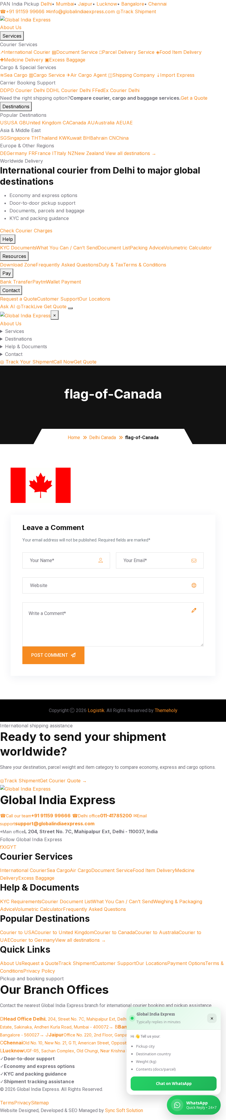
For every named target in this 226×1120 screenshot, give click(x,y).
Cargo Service (47, 75)
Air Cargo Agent (87, 75)
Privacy (22, 1103)
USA (9, 123)
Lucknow (107, 4)
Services (11, 36)
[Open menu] (70, 308)
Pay (6, 273)
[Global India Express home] (25, 19)
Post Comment (49, 655)
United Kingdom (40, 123)
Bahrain (95, 138)
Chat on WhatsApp (174, 1083)
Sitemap (40, 1103)
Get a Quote (194, 98)
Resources (14, 256)
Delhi (46, 4)
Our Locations (94, 299)
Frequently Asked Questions (67, 265)
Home (74, 437)
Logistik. (96, 710)
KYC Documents (18, 248)
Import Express (175, 75)
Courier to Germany (32, 940)
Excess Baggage (65, 60)
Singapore (15, 138)
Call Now (64, 362)
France (40, 153)
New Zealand (86, 153)
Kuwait (70, 138)
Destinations (15, 106)
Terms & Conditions (144, 265)
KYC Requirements (20, 901)
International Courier (25, 52)
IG (7, 847)
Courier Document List (66, 901)
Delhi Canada (102, 437)
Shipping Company (131, 75)
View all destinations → (130, 153)
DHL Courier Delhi (68, 90)
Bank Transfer (16, 282)
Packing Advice (147, 248)
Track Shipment (136, 11)
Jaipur (85, 4)
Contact (11, 290)
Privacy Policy (39, 971)
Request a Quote (18, 299)
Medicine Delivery (21, 60)
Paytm (39, 282)
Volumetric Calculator (188, 248)
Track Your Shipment (27, 362)
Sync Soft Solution (124, 1110)
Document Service (75, 52)
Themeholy (166, 710)
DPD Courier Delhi (22, 90)
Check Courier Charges (26, 231)
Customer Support (58, 299)
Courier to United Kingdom (64, 932)
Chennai (157, 4)
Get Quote (55, 306)
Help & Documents (26, 346)
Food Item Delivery (179, 52)
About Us (10, 27)
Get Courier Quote (63, 781)
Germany (13, 153)
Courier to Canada (114, 932)
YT (13, 847)
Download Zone (18, 265)
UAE (124, 123)
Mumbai (65, 4)
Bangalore (132, 4)
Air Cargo (80, 870)
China (119, 138)
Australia (100, 123)
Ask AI (7, 306)
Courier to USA (17, 932)
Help (7, 239)
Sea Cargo (13, 75)
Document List (114, 248)
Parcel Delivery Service (126, 52)
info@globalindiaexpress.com (80, 11)
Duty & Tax (111, 265)
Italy (59, 153)
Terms (7, 1103)
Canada (74, 123)
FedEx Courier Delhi (115, 90)
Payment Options (186, 963)
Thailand (44, 138)
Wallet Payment (63, 282)
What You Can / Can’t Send (67, 248)
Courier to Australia (157, 932)
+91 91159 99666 (22, 11)
